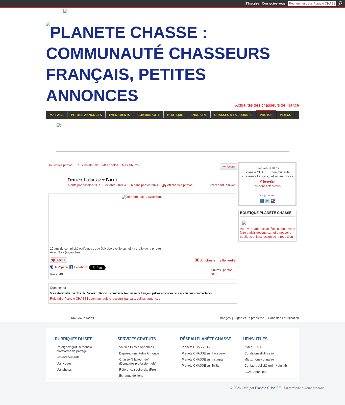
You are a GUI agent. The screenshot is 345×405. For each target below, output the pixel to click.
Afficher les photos (179, 185)
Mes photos (110, 165)
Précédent (217, 185)
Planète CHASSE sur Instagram (203, 359)
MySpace (61, 267)
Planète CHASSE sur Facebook (203, 353)
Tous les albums (87, 165)
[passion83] (56, 191)
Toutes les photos (60, 165)
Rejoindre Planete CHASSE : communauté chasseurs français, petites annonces (105, 298)
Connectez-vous (273, 3)
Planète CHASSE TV (196, 347)
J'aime (60, 260)
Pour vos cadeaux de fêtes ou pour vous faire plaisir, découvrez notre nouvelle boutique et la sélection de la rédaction (267, 233)
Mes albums (130, 165)
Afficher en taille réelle (218, 260)
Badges (225, 318)
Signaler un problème (249, 318)
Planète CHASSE (83, 318)
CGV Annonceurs (256, 372)
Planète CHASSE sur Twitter (201, 365)
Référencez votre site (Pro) (137, 369)
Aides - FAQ (252, 347)
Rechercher (340, 3)
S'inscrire (252, 3)
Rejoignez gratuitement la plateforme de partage (74, 349)
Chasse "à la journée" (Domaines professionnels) (137, 361)
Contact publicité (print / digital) (265, 365)
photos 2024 (149, 185)
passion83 (90, 185)
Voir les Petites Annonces (136, 347)
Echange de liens (131, 375)
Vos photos (64, 369)
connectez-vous (270, 186)
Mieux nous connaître (259, 359)
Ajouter (231, 166)
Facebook (81, 267)
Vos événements (68, 357)
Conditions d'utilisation (283, 318)
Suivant (231, 185)
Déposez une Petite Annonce (139, 353)
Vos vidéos (64, 363)
